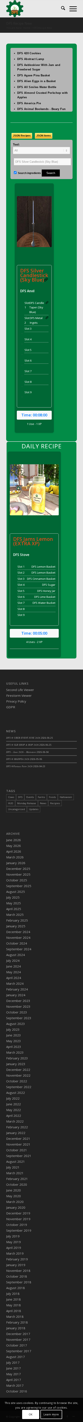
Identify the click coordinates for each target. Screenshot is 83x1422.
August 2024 (15, 955)
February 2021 (17, 1179)
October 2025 (16, 880)
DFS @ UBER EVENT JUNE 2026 (23, 737)
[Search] (61, 8)
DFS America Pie (29, 103)
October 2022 (16, 1081)
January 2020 (15, 1207)
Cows (11, 797)
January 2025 (15, 926)
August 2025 (15, 891)
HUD (10, 803)
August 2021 (15, 1161)
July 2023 (13, 1029)
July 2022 (13, 1098)
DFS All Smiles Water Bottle (36, 87)
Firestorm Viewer (19, 695)
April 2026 (13, 851)
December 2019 (18, 1213)
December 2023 (18, 1001)
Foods (52, 797)
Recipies (55, 803)
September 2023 (18, 1018)
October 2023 (16, 1012)
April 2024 (13, 978)
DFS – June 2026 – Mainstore (21, 752)
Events (30, 797)
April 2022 (13, 1115)
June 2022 (13, 1104)
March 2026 (15, 857)
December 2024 (18, 932)
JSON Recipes (22, 135)
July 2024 (13, 960)
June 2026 (13, 840)
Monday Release (26, 803)
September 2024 (18, 949)
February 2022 (17, 1127)
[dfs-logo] (34, 8)
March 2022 (15, 1121)
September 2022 (18, 1087)
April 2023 (13, 1046)
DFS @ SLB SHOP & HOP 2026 (22, 744)
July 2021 (13, 1167)
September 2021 (18, 1156)
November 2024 (18, 937)
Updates (33, 809)
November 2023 (18, 1006)
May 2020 (13, 1196)
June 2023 (13, 1035)
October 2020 (16, 1184)
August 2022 (15, 1092)
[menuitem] (61, 8)
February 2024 (17, 989)
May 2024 (13, 972)
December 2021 (18, 1138)
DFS (20, 797)
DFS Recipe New (19, 23)
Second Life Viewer (20, 690)
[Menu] (71, 8)
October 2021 (16, 1150)
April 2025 (13, 909)
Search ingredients (29, 173)
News (43, 803)
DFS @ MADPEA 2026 (17, 759)
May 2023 (13, 1041)
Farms (41, 797)
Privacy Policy (16, 701)
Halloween (66, 797)
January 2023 (15, 1064)
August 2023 (15, 1024)
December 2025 (18, 868)
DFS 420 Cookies (29, 53)
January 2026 (15, 863)
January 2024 (15, 995)
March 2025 (15, 914)
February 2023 (17, 1058)
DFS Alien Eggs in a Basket (36, 81)
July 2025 (13, 897)
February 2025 (17, 920)
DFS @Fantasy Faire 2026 (19, 766)
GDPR (10, 707)
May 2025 (13, 903)
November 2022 (18, 1075)
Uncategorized (16, 809)
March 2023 (15, 1052)
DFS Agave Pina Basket (33, 75)
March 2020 (15, 1202)
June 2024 (13, 966)
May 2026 (13, 846)
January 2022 (15, 1133)
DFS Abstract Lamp (30, 59)
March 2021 (15, 1173)
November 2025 (18, 874)
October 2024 (16, 943)
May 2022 (13, 1110)
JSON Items (43, 135)
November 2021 (18, 1144)
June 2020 (13, 1190)
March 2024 (15, 983)
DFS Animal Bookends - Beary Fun (41, 109)
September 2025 (18, 886)
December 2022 (18, 1069)
